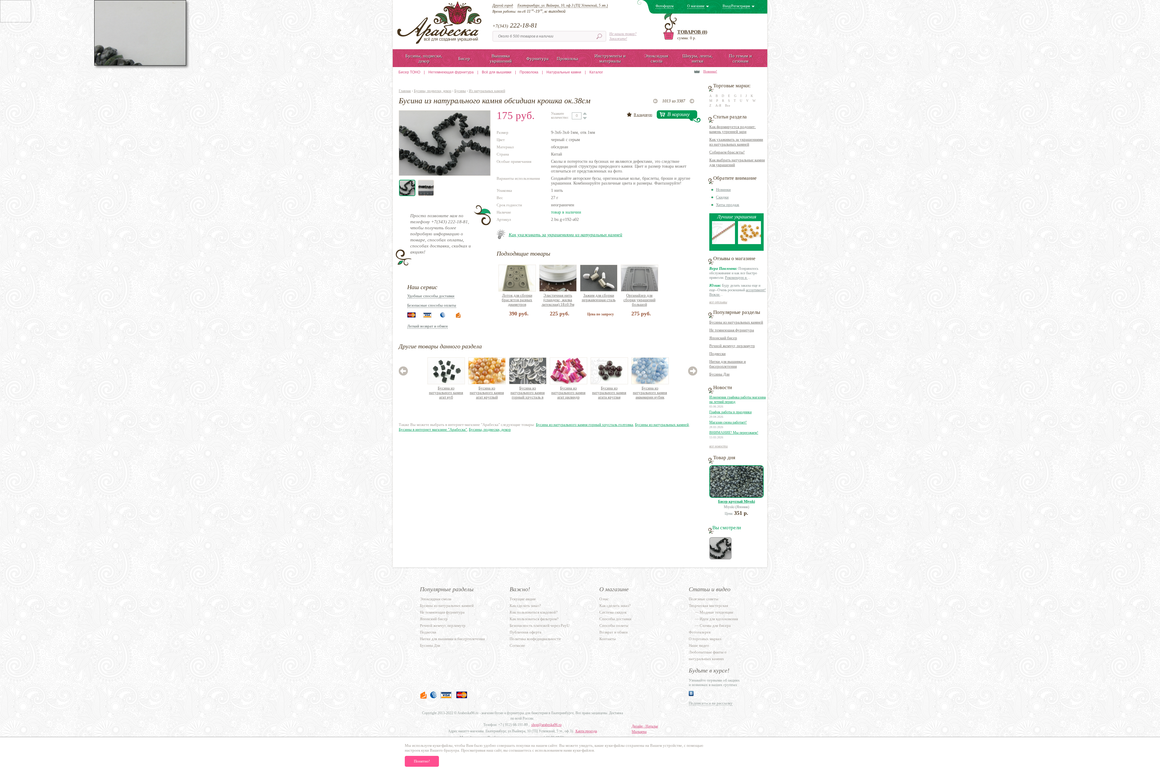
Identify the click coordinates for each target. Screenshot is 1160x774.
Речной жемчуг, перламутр (732, 345)
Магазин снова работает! (728, 422)
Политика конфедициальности (535, 639)
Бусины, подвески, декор (432, 91)
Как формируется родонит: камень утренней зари (732, 129)
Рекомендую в (736, 278)
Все (727, 105)
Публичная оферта (525, 632)
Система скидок (613, 612)
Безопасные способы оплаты (431, 305)
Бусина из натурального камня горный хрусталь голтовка (584, 424)
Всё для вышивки (496, 72)
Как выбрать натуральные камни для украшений (737, 162)
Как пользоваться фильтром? (534, 619)
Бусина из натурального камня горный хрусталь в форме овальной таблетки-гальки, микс (527, 393)
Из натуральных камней (487, 91)
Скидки (722, 197)
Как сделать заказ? (525, 605)
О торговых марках (705, 639)
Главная (405, 91)
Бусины (460, 91)
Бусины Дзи (719, 374)
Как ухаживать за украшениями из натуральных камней (565, 234)
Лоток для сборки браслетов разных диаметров (517, 300)
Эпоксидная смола (435, 599)
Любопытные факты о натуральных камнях (708, 655)
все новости (718, 446)
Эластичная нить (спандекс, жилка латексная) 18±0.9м (558, 300)
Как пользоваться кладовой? (534, 612)
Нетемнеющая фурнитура (451, 72)
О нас (604, 599)
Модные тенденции (716, 612)
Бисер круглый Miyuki (736, 501)
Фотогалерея (699, 632)
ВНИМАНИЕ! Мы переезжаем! (733, 433)
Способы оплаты (613, 625)
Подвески (717, 353)
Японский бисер (723, 338)
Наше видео (699, 645)
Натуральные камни (563, 72)
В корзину (678, 114)
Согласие (517, 645)
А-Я (718, 105)
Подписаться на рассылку (711, 703)
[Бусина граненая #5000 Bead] (749, 242)
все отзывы (718, 302)
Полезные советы (703, 599)
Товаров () (692, 31)
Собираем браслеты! (727, 152)
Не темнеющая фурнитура (731, 330)
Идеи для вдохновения (719, 619)
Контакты (607, 639)
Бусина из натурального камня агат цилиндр (568, 392)
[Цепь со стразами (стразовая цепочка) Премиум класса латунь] (723, 242)
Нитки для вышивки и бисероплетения (727, 364)
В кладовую (643, 115)
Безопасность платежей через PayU (539, 625)
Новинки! (710, 71)
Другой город (502, 5)
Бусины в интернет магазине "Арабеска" (433, 429)
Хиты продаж (727, 204)
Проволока (529, 72)
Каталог (596, 72)
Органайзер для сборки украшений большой (640, 300)
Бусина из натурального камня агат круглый (487, 392)
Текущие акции (523, 599)
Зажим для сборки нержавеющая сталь (599, 297)
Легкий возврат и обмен (427, 326)
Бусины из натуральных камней (662, 424)
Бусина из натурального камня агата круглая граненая (609, 393)
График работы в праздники (730, 412)
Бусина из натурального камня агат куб (446, 392)
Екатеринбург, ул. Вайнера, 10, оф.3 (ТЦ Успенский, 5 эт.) (562, 5)
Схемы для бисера (715, 625)
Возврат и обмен (613, 632)
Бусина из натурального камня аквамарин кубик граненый (650, 393)
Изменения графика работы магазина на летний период (737, 399)
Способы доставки (615, 619)
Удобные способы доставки (430, 296)
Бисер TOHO (409, 72)
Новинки (723, 189)
